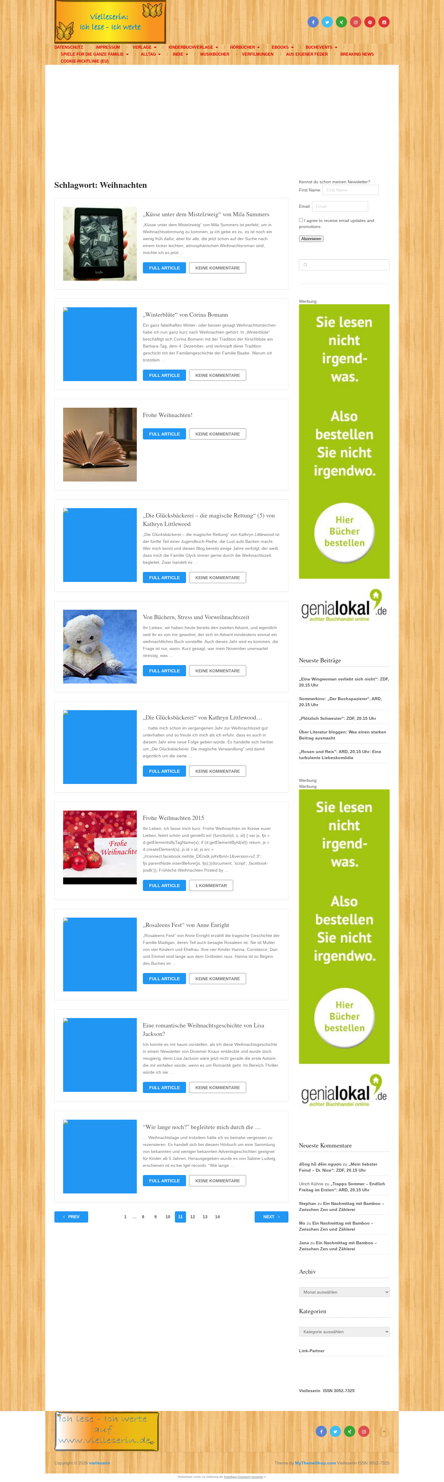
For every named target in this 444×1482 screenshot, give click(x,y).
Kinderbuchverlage (191, 47)
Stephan (307, 1203)
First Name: (311, 190)
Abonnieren (311, 239)
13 (205, 1216)
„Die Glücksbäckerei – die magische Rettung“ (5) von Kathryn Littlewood (209, 519)
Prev (73, 1216)
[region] (222, 116)
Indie (178, 54)
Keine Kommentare (217, 268)
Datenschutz (68, 47)
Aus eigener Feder (307, 54)
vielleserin (99, 1463)
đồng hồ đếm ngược (320, 1164)
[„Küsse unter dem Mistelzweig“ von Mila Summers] (100, 244)
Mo (302, 1223)
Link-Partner (311, 1350)
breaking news (357, 54)
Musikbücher (214, 54)
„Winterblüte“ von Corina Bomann (185, 314)
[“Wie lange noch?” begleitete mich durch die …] (100, 1156)
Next (269, 1216)
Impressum (108, 47)
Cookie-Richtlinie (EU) (84, 61)
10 (168, 1216)
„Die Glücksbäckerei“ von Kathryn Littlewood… (202, 717)
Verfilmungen (257, 54)
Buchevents (319, 47)
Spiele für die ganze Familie (92, 54)
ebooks (280, 47)
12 (192, 1216)
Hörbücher (242, 47)
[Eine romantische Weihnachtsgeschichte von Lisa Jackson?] (100, 1055)
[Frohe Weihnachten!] (100, 444)
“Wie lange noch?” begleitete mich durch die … (202, 1127)
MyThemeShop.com (315, 1463)
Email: (305, 206)
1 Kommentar (211, 885)
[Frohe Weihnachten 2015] (100, 847)
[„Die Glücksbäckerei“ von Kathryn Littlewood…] (100, 747)
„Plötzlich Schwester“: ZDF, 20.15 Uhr (337, 718)
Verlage (142, 47)
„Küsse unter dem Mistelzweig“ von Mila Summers (206, 214)
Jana (304, 1242)
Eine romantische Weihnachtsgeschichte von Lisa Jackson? (203, 1029)
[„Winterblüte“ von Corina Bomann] (100, 344)
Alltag (148, 54)
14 (217, 1216)
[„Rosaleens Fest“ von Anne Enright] (100, 954)
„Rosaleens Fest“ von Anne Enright (186, 925)
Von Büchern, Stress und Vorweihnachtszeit (196, 617)
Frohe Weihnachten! (168, 415)
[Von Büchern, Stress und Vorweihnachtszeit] (100, 647)
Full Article (164, 268)
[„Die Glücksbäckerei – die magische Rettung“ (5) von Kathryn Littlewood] (100, 545)
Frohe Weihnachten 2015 (173, 818)
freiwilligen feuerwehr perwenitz (243, 1476)
